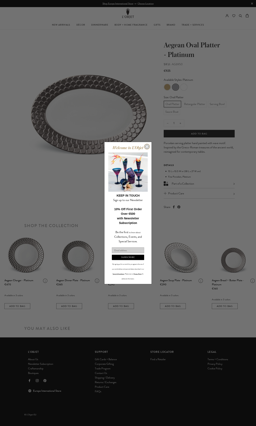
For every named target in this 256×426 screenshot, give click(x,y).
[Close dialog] (147, 146)
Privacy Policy (138, 274)
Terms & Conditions (118, 274)
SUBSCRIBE (128, 257)
